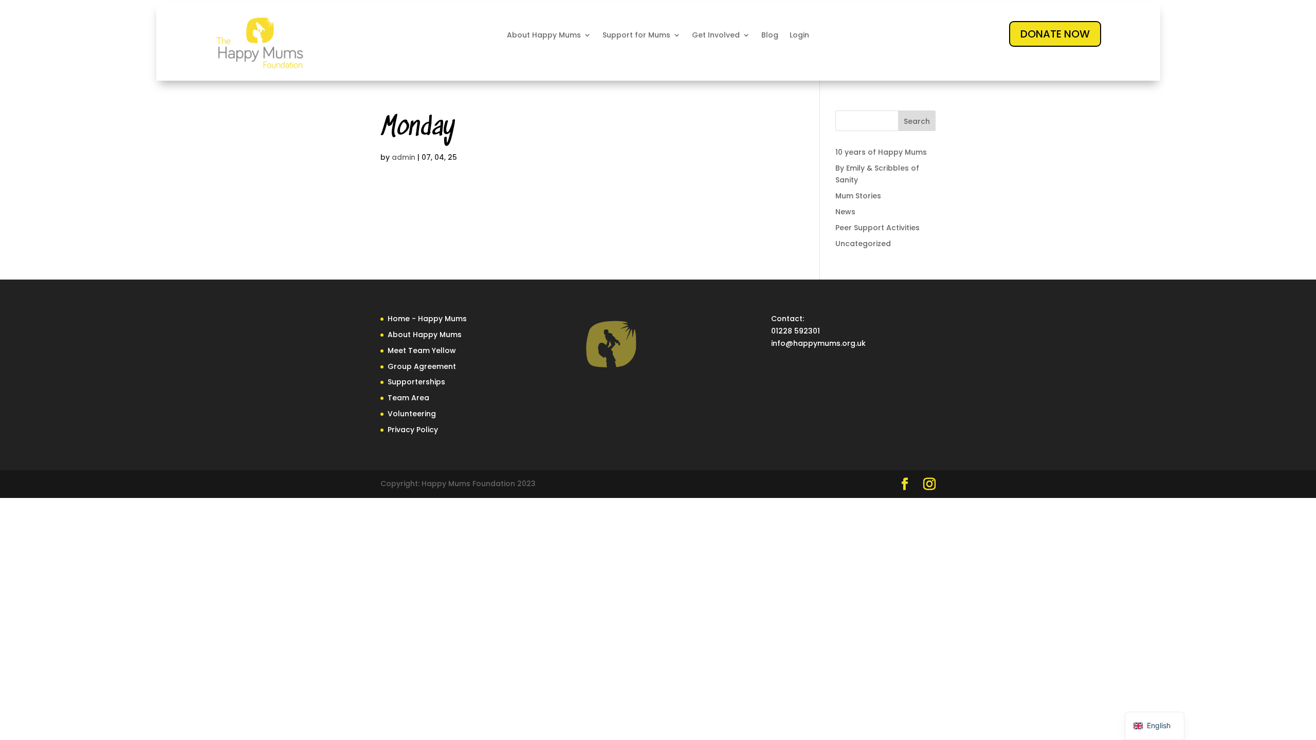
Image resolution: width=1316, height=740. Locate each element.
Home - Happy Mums (427, 318)
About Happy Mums (544, 35)
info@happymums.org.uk (818, 343)
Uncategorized (863, 243)
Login (799, 35)
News (845, 212)
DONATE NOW (1055, 34)
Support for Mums (636, 35)
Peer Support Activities (877, 228)
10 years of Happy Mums (881, 152)
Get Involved (716, 35)
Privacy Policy (413, 429)
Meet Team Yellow (422, 350)
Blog (769, 35)
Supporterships (416, 382)
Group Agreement (422, 366)
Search (917, 121)
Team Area (408, 398)
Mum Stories (858, 196)
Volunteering (412, 414)
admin (403, 157)
